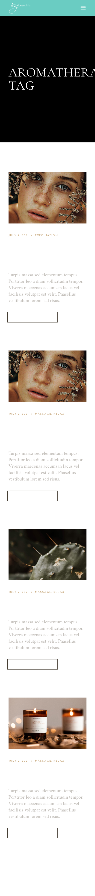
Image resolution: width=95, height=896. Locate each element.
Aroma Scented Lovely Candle (44, 775)
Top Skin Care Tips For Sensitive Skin (40, 432)
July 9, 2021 (19, 235)
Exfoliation (46, 235)
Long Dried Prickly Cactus (44, 606)
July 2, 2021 (19, 414)
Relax (58, 414)
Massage (43, 414)
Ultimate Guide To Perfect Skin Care (44, 254)
